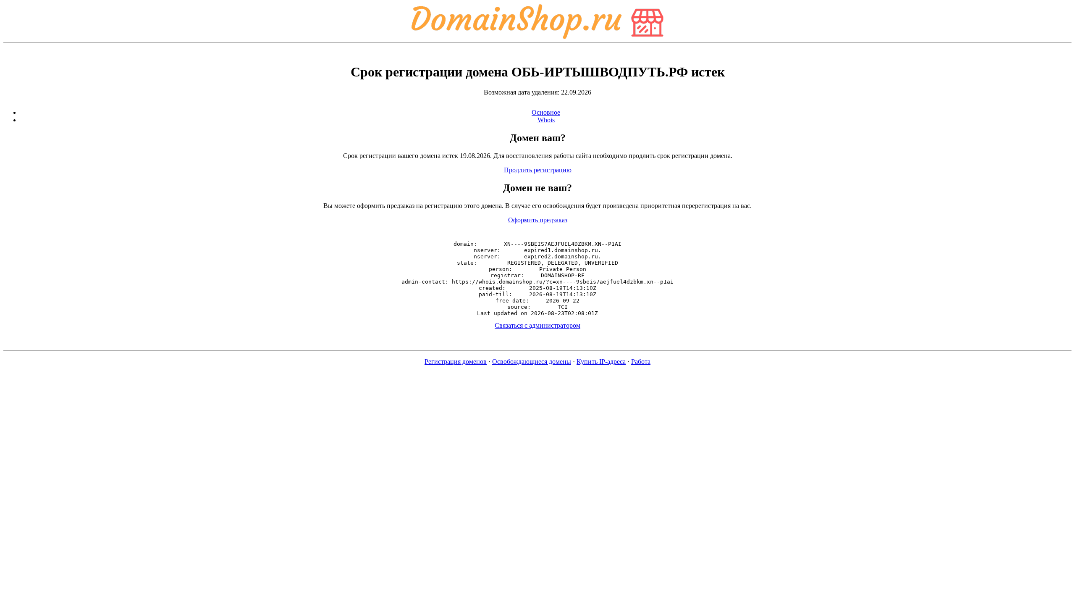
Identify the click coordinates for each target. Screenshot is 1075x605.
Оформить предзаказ (537, 220)
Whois (546, 120)
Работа (640, 361)
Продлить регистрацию (538, 170)
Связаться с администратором (537, 325)
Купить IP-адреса (601, 361)
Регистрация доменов (456, 361)
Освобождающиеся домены (531, 361)
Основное (546, 112)
